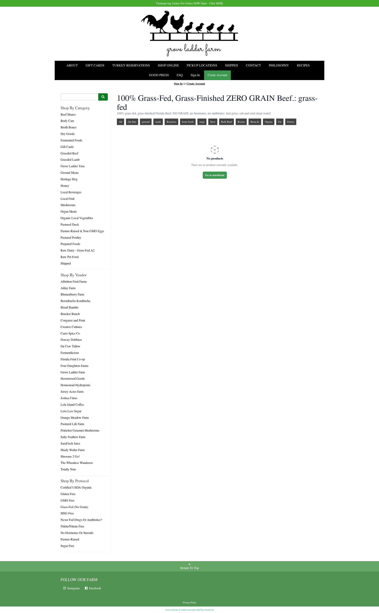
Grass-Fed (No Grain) (74, 507)
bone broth (188, 121)
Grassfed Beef (69, 153)
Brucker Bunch (70, 314)
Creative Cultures (71, 327)
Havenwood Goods (73, 378)
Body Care (67, 121)
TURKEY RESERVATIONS (131, 65)
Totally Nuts (68, 469)
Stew (212, 121)
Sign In (195, 75)
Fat (279, 121)
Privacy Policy (189, 602)
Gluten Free (68, 494)
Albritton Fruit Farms (74, 281)
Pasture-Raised (70, 539)
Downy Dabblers (71, 339)
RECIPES (303, 65)
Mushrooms (68, 205)
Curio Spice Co (70, 333)
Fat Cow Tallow (70, 346)
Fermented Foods (71, 140)
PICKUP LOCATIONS (202, 65)
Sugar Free (67, 546)
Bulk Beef (226, 121)
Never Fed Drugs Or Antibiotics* (81, 520)
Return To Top (189, 568)
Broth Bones (68, 127)
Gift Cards (67, 147)
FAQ (180, 75)
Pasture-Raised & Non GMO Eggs (82, 231)
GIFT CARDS (95, 65)
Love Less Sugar (71, 411)
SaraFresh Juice (70, 443)
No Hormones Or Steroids (77, 533)
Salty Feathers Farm (73, 437)
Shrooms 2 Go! (70, 456)
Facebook (94, 588)
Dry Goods (68, 134)
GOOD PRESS (159, 75)
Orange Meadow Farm (75, 417)
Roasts (241, 121)
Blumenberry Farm (72, 294)
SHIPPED (231, 65)
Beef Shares (68, 114)
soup (202, 121)
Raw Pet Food (70, 257)
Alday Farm (68, 288)
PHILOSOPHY (279, 65)
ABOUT (72, 65)
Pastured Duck (70, 224)
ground (146, 121)
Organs (268, 121)
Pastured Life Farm (72, 424)
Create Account (217, 75)
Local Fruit (67, 198)
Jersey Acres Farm (72, 391)
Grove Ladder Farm (73, 372)
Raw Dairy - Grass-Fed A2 (78, 250)
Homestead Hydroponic (75, 385)
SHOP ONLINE (168, 65)
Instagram (73, 588)
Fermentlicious (70, 352)
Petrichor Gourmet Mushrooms (80, 430)
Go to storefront (214, 175)
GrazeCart (209, 609)
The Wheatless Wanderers (77, 463)
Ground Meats (70, 172)
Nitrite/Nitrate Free (72, 526)
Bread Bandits (69, 307)
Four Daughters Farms (74, 366)
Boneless (171, 121)
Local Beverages (71, 192)
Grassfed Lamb (70, 159)
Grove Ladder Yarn (72, 166)
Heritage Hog (69, 179)
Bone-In (254, 121)
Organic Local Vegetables (77, 218)
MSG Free (67, 513)
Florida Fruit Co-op (73, 359)
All (120, 121)
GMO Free (67, 500)
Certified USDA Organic (76, 487)
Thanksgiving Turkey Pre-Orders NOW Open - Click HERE (189, 3)
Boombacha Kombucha (75, 301)
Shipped (66, 263)
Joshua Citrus (69, 398)
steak (158, 121)
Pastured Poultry (71, 237)
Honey (65, 185)
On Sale (132, 121)
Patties (290, 121)
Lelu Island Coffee (72, 404)
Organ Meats (69, 211)
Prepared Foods (70, 244)
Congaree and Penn (73, 320)
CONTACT (253, 65)
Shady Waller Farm (72, 450)
